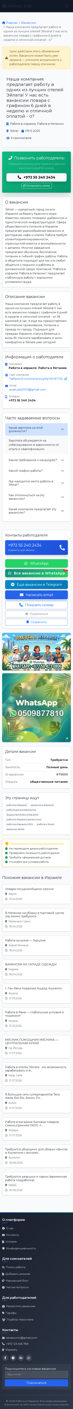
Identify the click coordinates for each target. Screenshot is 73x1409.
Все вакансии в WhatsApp (40, 572)
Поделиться (38, 614)
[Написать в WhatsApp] (29, 1358)
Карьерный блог (17, 1280)
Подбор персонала (20, 1319)
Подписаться (36, 1383)
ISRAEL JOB (19, 6)
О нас (10, 1228)
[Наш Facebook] (5, 1358)
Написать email (39, 595)
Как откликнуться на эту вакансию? (26, 497)
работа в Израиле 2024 (20, 824)
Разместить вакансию (20, 1306)
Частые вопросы (17, 1287)
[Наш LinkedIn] (21, 1358)
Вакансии (28, 22)
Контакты (12, 1235)
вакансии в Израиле (42, 805)
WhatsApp (39, 563)
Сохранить (38, 622)
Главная (12, 22)
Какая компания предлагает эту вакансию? (32, 511)
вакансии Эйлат (15, 829)
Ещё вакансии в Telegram (39, 584)
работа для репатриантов (21, 809)
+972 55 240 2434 (39, 177)
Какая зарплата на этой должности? (26, 429)
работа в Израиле (17, 805)
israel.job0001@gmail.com (27, 389)
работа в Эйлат (45, 824)
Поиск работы (16, 1267)
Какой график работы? (26, 470)
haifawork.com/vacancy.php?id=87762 (36, 378)
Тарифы (11, 1313)
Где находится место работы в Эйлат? (31, 483)
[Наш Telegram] (13, 1358)
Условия (11, 1241)
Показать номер (39, 605)
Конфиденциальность (21, 1248)
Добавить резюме (17, 1274)
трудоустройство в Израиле (22, 814)
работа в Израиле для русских (24, 819)
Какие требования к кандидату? (33, 460)
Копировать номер (38, 185)
